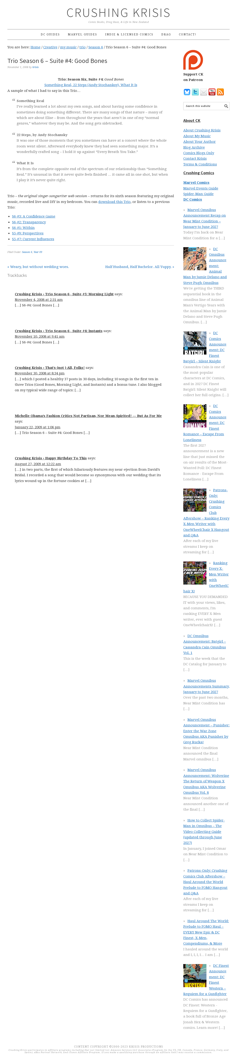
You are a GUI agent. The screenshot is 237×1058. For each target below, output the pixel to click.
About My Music (197, 136)
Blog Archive (194, 147)
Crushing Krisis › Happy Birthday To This (51, 458)
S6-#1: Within (23, 228)
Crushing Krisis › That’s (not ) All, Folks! (50, 368)
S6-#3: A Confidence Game (33, 216)
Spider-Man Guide (198, 194)
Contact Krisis (195, 158)
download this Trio (114, 202)
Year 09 (38, 252)
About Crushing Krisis (202, 130)
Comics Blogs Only (198, 153)
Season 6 (27, 252)
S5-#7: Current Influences (33, 239)
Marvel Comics (196, 182)
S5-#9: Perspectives (28, 233)
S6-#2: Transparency (29, 222)
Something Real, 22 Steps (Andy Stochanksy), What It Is (90, 85)
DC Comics (192, 199)
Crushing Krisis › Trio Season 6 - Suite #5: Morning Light (64, 294)
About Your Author (199, 142)
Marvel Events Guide (200, 188)
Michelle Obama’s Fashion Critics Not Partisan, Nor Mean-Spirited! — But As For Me (88, 416)
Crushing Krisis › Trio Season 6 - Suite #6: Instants (59, 331)
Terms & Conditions (200, 164)
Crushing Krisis (118, 12)
